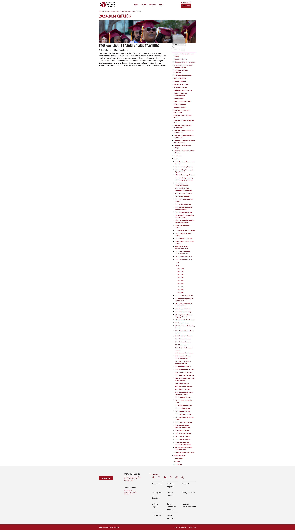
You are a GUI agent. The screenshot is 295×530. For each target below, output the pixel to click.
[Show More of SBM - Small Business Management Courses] (173, 425)
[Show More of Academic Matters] (172, 81)
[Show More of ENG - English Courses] (173, 308)
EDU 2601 (180, 286)
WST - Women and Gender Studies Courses (184, 448)
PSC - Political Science (182, 411)
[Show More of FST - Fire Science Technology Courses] (173, 326)
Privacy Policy (192, 527)
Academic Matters (180, 81)
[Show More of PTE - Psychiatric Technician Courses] (173, 417)
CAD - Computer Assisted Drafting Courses (183, 208)
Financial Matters (180, 78)
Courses (113, 11)
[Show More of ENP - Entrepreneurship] (173, 311)
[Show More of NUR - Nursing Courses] (173, 389)
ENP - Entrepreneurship (183, 312)
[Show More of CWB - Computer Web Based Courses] (173, 241)
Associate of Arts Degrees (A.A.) (183, 116)
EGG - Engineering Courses (184, 295)
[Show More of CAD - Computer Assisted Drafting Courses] (173, 207)
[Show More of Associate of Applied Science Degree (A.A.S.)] (172, 135)
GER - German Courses (182, 339)
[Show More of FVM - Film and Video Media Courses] (173, 331)
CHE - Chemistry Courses (183, 212)
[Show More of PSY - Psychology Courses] (173, 414)
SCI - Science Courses (182, 430)
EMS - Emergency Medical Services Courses (183, 305)
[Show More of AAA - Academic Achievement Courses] (173, 161)
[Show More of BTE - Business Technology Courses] (173, 199)
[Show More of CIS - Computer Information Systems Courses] (173, 215)
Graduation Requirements (183, 90)
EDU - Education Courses (124, 11)
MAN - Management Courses (184, 369)
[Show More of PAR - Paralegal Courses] (173, 397)
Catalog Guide (179, 98)
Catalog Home (178, 458)
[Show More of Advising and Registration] (172, 75)
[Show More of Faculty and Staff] (172, 455)
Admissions (157, 484)
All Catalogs (178, 464)
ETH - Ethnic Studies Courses (185, 320)
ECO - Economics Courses (183, 257)
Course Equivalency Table (182, 101)
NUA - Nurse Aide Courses (184, 386)
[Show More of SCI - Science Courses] (173, 430)
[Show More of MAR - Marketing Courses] (173, 372)
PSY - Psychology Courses (183, 414)
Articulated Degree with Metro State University (184, 142)
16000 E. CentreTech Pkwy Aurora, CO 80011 (132, 478)
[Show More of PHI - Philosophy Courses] (173, 405)
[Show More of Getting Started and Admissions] (172, 70)
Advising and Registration (183, 75)
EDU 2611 (180, 289)
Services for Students (181, 84)
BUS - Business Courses (183, 204)
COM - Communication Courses (182, 226)
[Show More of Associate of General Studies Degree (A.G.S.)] (172, 130)
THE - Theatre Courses (182, 439)
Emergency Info (188, 492)
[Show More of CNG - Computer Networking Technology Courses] (173, 220)
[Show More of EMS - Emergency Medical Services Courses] (173, 303)
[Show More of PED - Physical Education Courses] (173, 400)
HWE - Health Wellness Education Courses (182, 357)
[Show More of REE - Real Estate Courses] (173, 422)
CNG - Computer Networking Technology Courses (184, 221)
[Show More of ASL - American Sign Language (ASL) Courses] (173, 188)
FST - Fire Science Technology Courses (185, 327)
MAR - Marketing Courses (183, 372)
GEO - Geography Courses (184, 336)
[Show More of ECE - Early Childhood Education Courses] (173, 251)
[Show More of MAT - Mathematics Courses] (173, 375)
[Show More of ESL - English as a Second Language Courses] (173, 314)
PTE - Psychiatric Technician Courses (184, 418)
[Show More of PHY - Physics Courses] (173, 408)
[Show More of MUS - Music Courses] (173, 383)
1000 (177, 263)
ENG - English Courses (182, 309)
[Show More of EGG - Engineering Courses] (173, 295)
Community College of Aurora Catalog (184, 55)
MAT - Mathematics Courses (184, 375)
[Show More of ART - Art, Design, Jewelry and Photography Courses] (173, 178)
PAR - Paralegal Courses (183, 397)
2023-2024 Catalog (104, 11)
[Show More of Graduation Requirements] (172, 90)
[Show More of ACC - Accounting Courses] (173, 167)
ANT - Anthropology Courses (184, 175)
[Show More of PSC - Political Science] (173, 411)
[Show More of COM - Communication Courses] (173, 225)
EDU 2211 (180, 272)
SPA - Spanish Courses (182, 436)
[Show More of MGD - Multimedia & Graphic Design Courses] (173, 378)
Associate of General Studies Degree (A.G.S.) (184, 131)
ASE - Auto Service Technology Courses (182, 184)
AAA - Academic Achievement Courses (185, 163)
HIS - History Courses (182, 345)
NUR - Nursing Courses (182, 389)
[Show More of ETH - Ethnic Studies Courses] (173, 320)
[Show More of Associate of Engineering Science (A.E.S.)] (172, 125)
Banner (185, 484)
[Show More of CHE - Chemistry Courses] (173, 212)
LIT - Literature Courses (183, 366)
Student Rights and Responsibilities (180, 94)
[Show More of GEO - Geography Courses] (173, 336)
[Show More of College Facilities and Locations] (172, 62)
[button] (106, 478)
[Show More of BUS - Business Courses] (173, 204)
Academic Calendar (180, 59)
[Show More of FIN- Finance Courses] (173, 323)
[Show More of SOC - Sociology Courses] (173, 433)
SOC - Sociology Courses (183, 433)
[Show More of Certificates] (172, 155)
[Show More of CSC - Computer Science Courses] (173, 233)
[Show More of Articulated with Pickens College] (172, 145)
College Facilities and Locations (185, 62)
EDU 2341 (180, 278)
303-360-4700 (187, 2)
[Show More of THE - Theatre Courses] (173, 439)
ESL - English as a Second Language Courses (183, 316)
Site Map (177, 461)
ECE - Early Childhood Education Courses (182, 253)
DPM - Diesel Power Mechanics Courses (181, 247)
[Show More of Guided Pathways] (172, 104)
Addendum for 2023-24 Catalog (184, 452)
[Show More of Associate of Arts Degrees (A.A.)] (172, 115)
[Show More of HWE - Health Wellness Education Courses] (173, 356)
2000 (133, 11)
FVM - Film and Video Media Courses (184, 332)
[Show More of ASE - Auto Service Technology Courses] (173, 183)
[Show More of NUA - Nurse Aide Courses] (173, 386)
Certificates (178, 156)
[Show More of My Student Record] (172, 87)
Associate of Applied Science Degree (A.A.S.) (184, 136)
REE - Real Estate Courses (183, 422)
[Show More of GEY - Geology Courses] (173, 342)
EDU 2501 (180, 284)
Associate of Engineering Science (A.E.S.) (182, 126)
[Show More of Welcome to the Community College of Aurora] (172, 65)
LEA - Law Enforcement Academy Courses (183, 362)
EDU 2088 (180, 269)
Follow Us (155, 474)
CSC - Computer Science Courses (183, 234)
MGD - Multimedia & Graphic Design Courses (185, 379)
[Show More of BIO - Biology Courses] (173, 196)
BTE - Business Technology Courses (184, 200)
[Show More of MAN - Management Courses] (173, 369)
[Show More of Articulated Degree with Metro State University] (172, 140)
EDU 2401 (180, 281)
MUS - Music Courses (182, 383)
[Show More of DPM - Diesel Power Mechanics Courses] (173, 246)
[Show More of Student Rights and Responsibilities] (172, 93)
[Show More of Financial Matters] (172, 78)
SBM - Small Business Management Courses (182, 426)
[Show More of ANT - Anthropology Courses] (173, 175)
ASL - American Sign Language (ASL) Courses (183, 189)
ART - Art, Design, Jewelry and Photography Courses (184, 179)
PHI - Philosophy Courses (183, 405)
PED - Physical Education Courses (183, 401)
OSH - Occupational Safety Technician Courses (184, 393)
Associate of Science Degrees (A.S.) (184, 121)
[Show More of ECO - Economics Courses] (173, 256)
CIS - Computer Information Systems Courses (184, 216)
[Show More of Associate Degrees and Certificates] (172, 110)
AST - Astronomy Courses (183, 193)
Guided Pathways (180, 104)
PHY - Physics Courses (182, 408)
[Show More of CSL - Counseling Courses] (173, 238)
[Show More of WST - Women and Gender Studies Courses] (173, 447)
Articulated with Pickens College (182, 147)
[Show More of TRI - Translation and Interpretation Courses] (173, 442)
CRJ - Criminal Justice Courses (185, 230)
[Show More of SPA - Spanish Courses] (173, 436)
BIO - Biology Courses (182, 196)
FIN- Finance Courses (182, 323)
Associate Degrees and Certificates (182, 111)
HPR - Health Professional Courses (183, 349)
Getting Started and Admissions (181, 71)
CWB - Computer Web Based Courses (184, 242)
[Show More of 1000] (175, 262)
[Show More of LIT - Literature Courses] (173, 366)
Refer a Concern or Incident (171, 507)
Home (175, 527)
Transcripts (156, 515)
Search (183, 49)
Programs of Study (180, 107)
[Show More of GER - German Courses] (173, 339)
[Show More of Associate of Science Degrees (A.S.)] (172, 120)
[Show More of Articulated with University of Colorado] (172, 150)
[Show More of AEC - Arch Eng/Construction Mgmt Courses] (173, 170)
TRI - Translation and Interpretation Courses (183, 443)
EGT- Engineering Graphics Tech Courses (184, 300)
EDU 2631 (180, 292)
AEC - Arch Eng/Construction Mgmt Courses (185, 171)
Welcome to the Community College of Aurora (183, 66)
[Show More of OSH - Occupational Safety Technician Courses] (173, 392)
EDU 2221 (180, 275)
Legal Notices (182, 527)
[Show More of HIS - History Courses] (173, 345)
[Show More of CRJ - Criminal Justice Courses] (173, 230)
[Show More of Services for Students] (172, 84)
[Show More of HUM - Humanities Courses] (173, 353)
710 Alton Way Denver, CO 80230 (130, 491)
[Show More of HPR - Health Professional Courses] (173, 348)
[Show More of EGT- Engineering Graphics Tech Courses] (173, 298)
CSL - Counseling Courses (183, 238)
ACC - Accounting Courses (184, 167)
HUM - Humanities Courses (184, 353)
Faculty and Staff (179, 455)
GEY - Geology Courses (182, 342)
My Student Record (180, 87)
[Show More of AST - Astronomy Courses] (173, 193)
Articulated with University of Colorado (184, 152)
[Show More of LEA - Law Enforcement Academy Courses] (173, 361)
